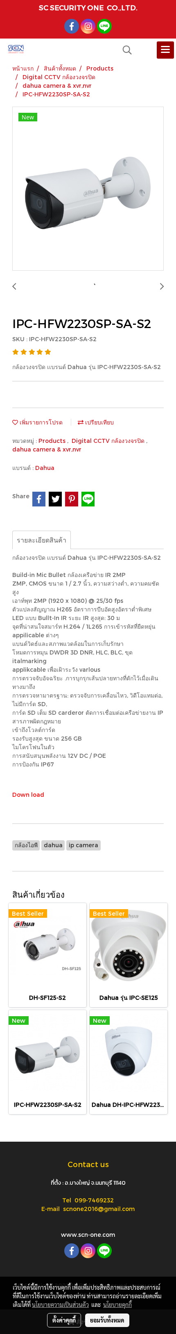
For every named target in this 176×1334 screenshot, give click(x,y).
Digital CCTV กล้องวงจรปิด (109, 440)
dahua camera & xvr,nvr (46, 449)
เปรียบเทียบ (98, 422)
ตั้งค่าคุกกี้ (64, 1320)
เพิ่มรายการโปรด (40, 422)
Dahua (44, 467)
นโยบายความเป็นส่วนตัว (60, 1304)
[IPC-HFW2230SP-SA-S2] (88, 189)
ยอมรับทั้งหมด (107, 1320)
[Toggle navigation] (165, 50)
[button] (124, 50)
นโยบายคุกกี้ (117, 1304)
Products (52, 440)
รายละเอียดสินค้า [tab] (41, 540)
